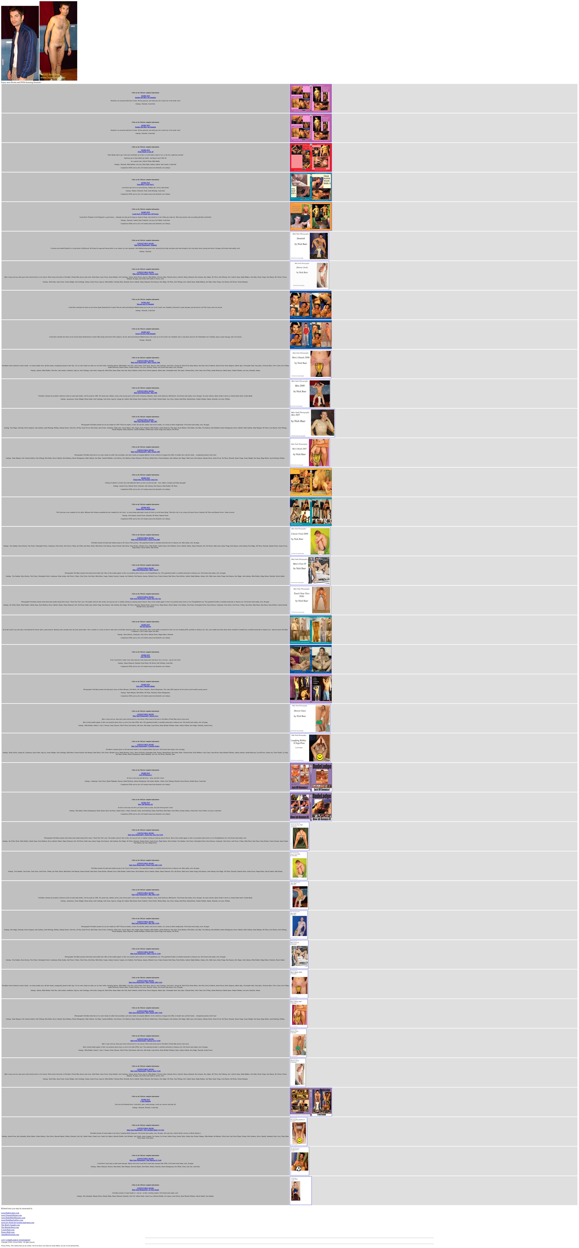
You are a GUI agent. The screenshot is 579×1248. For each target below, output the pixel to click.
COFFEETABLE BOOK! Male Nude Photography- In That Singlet (145, 1189)
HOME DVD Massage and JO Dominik (145, 303)
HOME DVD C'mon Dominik (145, 1100)
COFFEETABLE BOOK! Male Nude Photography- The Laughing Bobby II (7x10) (145, 1129)
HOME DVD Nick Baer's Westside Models (145, 685)
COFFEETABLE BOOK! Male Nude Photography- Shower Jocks (145, 273)
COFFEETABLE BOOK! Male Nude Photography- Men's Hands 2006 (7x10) (145, 981)
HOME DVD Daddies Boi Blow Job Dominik (145, 96)
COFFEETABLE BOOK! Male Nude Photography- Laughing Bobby (145, 745)
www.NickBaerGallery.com (12, 1220)
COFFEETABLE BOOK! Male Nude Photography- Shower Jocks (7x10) (145, 1070)
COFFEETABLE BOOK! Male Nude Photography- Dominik (145, 244)
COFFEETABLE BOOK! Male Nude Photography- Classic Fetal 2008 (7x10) (145, 864)
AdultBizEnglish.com (10, 1234)
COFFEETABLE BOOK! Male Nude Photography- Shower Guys (145, 715)
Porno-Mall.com (7, 1232)
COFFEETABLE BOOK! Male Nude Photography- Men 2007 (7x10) (145, 922)
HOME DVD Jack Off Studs (145, 656)
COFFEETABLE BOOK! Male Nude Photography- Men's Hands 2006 (145, 361)
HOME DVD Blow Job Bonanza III (145, 803)
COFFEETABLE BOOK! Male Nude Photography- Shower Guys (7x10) (145, 1040)
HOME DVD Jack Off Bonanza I (145, 774)
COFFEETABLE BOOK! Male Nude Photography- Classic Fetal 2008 (145, 538)
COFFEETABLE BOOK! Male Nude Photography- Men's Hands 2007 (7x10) (145, 1011)
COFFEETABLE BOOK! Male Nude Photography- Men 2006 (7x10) (145, 893)
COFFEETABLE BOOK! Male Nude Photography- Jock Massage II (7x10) (145, 1159)
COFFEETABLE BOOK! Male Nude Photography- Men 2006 (145, 392)
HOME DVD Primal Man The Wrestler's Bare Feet (145, 478)
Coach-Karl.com (7, 1230)
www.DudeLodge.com (10, 1213)
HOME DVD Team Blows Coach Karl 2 (145, 183)
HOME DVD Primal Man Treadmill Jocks (145, 508)
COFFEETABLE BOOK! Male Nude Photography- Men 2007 (145, 420)
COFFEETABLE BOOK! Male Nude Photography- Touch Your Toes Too (145, 597)
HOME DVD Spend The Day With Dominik (145, 333)
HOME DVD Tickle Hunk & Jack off (145, 151)
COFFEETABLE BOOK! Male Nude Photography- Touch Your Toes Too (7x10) (145, 834)
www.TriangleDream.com (11, 1215)
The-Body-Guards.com (10, 1225)
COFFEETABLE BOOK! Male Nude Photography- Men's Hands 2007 (145, 451)
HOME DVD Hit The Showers (145, 625)
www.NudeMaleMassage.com (13, 1218)
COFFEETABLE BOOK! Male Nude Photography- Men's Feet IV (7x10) (145, 952)
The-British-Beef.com (10, 1227)
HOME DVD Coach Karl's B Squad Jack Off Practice (145, 213)
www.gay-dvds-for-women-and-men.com (17, 1222)
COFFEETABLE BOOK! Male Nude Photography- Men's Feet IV (145, 569)
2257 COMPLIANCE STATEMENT (15, 1240)
